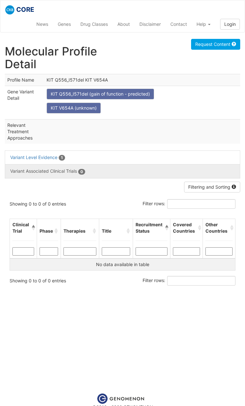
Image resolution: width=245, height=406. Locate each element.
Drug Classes (94, 24)
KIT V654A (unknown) (74, 108)
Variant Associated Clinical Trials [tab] (46, 171)
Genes (64, 24)
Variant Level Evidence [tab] (36, 157)
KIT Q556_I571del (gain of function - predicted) (100, 94)
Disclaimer (150, 24)
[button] (33, 228)
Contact (178, 24)
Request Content (213, 44)
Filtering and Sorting (210, 187)
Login (230, 24)
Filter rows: (154, 203)
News (42, 24)
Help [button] (202, 24)
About (123, 24)
